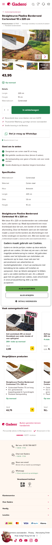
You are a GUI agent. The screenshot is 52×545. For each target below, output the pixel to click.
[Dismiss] (37, 536)
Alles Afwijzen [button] (27, 295)
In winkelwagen (31, 110)
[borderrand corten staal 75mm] (32, 410)
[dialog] (26, 272)
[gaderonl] (31, 540)
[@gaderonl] (15, 540)
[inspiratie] (38, 4)
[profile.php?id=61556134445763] (20, 540)
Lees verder (19, 282)
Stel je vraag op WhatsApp (23, 133)
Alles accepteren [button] (27, 288)
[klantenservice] (43, 4)
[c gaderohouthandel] (26, 540)
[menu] (3, 4)
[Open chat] (7, 538)
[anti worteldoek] (32, 348)
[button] (33, 4)
